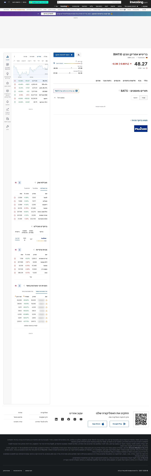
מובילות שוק (42, 182)
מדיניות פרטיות (17, 470)
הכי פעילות (43, 188)
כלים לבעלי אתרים (41, 422)
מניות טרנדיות (41, 250)
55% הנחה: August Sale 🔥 (38, 2)
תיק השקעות (43, 417)
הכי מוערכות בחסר (41, 291)
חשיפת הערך (59, 63)
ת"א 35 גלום (43, 88)
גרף (139, 81)
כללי (145, 81)
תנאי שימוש (28, 470)
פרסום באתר (18, 417)
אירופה (60, 9)
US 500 (44, 91)
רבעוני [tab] (135, 98)
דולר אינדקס (43, 102)
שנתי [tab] (143, 98)
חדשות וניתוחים (129, 81)
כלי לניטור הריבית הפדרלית (34, 9)
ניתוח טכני (107, 81)
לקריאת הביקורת (17, 239)
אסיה (44, 9)
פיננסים (117, 81)
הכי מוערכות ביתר (27, 291)
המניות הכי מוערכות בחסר (36, 286)
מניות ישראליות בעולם (85, 9)
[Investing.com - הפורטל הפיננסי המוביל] (138, 2)
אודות (20, 412)
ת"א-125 (44, 84)
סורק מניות (75, 6)
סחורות (32, 56)
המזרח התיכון (52, 9)
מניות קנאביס (73, 9)
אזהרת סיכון (6, 470)
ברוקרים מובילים (40, 226)
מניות (144, 9)
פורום (98, 81)
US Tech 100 (43, 95)
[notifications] (9, 2)
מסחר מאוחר (96, 9)
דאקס (45, 98)
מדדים (39, 56)
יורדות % (27, 188)
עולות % (35, 188)
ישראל (129, 9)
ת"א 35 (45, 81)
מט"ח (45, 56)
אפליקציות (44, 412)
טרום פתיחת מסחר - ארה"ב (110, 9)
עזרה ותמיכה (18, 422)
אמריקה (65, 9)
